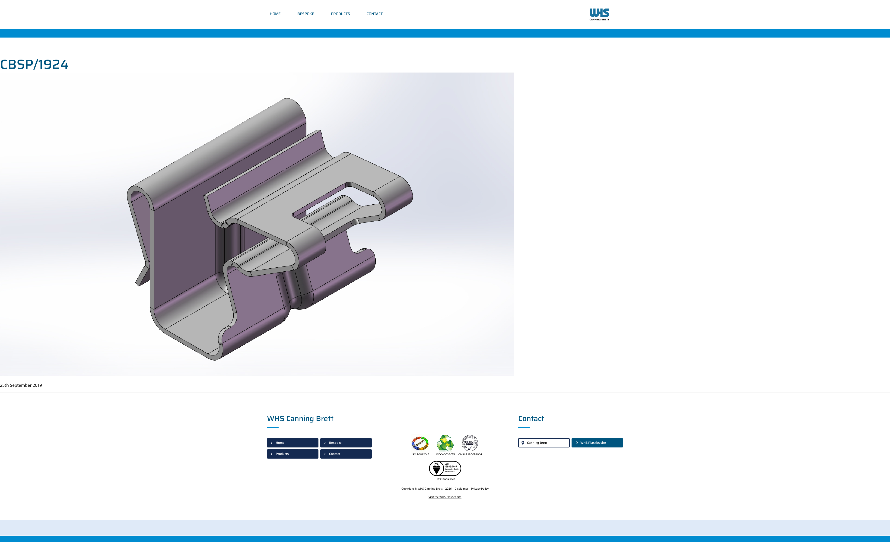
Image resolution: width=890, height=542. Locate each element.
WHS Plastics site (593, 442)
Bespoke (305, 14)
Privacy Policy (480, 489)
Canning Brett (537, 442)
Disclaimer (461, 489)
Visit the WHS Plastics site (445, 497)
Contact (375, 14)
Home (275, 14)
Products (340, 14)
